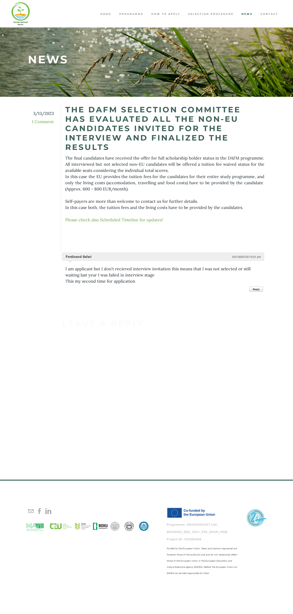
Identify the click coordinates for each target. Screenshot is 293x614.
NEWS (246, 14)
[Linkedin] (48, 511)
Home (105, 14)
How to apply (165, 14)
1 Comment (43, 121)
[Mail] (31, 511)
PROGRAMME (131, 14)
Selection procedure (210, 14)
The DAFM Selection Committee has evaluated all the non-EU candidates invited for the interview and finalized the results (153, 128)
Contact (269, 14)
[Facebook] (40, 511)
